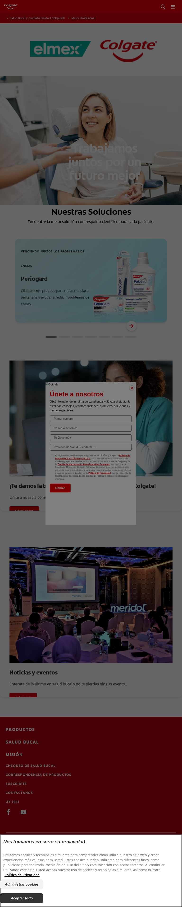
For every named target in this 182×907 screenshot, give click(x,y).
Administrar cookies (22, 884)
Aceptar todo (22, 898)
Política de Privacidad (22, 875)
